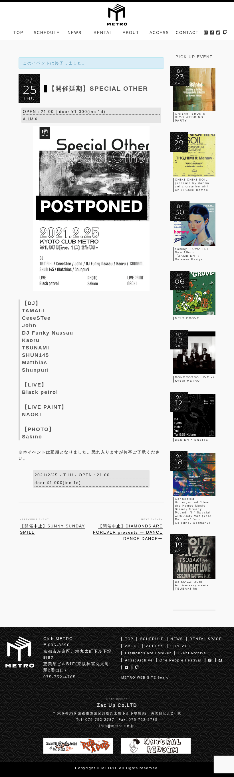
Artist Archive (139, 660)
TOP (18, 32)
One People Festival (181, 660)
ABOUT (131, 32)
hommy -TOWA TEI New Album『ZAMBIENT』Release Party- (191, 254)
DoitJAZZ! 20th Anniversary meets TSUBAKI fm (192, 585)
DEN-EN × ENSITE (191, 439)
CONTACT (187, 32)
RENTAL (103, 32)
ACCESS (159, 32)
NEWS (75, 32)
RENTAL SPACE (205, 639)
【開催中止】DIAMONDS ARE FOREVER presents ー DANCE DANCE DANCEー (128, 532)
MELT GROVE (187, 318)
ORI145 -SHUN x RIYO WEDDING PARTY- (190, 117)
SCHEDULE (47, 32)
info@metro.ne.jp (117, 726)
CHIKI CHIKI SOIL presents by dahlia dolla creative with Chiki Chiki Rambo (192, 184)
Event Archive (192, 653)
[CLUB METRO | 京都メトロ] (117, 14)
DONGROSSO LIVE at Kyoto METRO (195, 379)
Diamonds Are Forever (148, 653)
